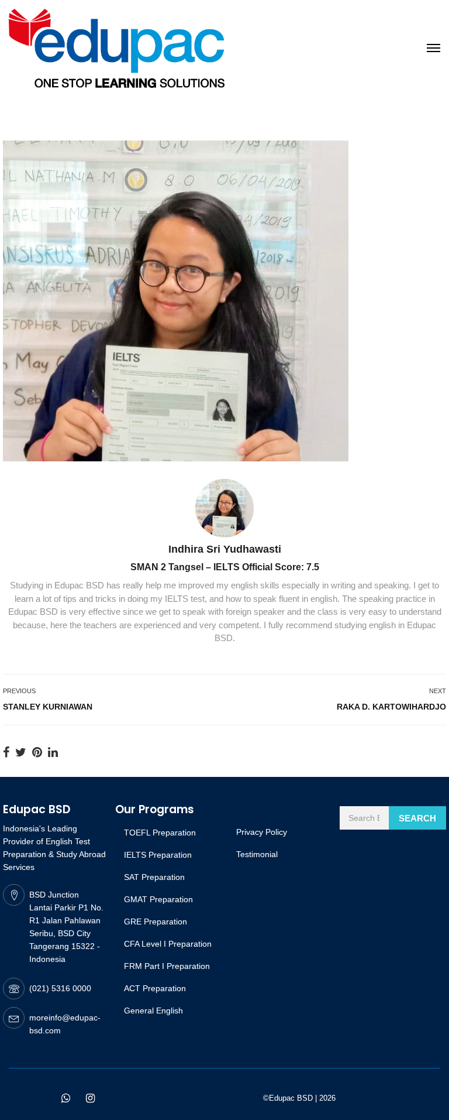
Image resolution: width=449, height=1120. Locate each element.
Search (417, 818)
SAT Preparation (154, 877)
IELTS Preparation (158, 854)
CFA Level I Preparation (168, 943)
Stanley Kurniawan (47, 706)
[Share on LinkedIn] (53, 752)
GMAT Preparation (158, 899)
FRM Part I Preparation (167, 966)
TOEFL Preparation (160, 832)
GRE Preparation (155, 921)
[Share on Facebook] (6, 752)
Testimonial (257, 854)
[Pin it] (37, 752)
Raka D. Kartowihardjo (391, 706)
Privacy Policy (261, 832)
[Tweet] (20, 752)
